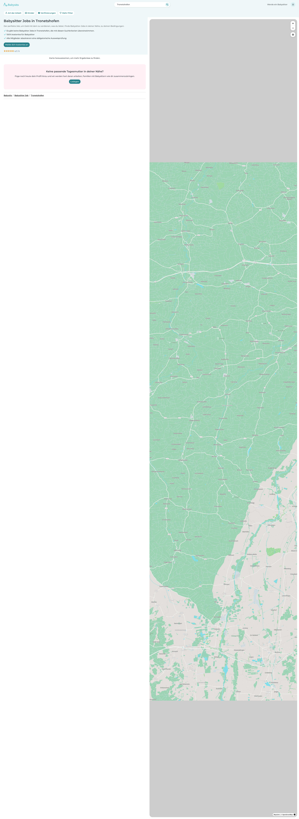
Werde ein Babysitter (277, 4)
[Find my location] (293, 34)
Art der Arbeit (14, 13)
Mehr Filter (67, 13)
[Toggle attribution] (294, 814)
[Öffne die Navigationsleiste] (293, 4)
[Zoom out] (293, 28)
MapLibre (277, 815)
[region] (223, 418)
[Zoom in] (293, 23)
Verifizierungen (48, 13)
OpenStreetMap (287, 815)
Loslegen (74, 81)
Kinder (30, 13)
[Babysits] (11, 4)
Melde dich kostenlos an (16, 45)
